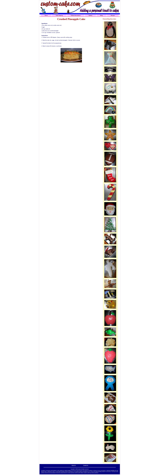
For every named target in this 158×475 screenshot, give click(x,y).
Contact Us (85, 465)
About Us (74, 465)
